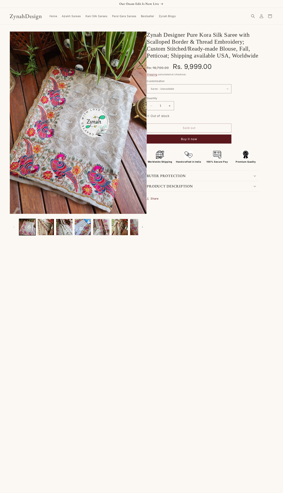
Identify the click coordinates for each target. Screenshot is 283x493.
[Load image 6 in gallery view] (119, 227)
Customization (156, 81)
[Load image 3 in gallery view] (64, 227)
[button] (253, 16)
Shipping (152, 74)
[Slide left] (14, 227)
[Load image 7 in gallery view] (138, 227)
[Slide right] (142, 227)
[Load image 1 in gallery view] (27, 227)
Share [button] (154, 198)
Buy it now (189, 139)
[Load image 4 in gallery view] (83, 227)
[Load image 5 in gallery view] (101, 227)
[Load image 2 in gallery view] (46, 227)
